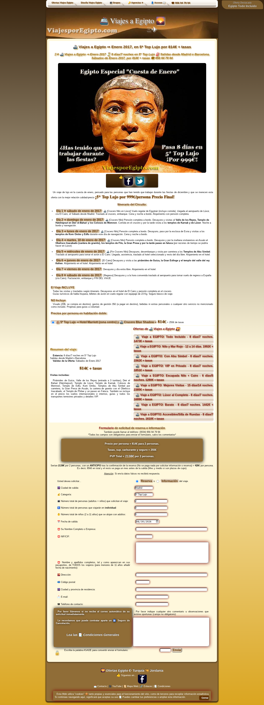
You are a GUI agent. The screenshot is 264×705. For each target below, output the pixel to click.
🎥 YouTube (115, 686)
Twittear (139, 177)
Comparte (128, 177)
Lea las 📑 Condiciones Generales (92, 635)
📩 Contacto (100, 686)
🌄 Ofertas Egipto (114, 670)
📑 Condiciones (162, 686)
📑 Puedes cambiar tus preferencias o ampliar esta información (152, 697)
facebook (142, 675)
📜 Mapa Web (130, 686)
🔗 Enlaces (146, 686)
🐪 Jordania (154, 670)
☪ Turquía (136, 670)
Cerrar (205, 698)
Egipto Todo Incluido (242, 6)
